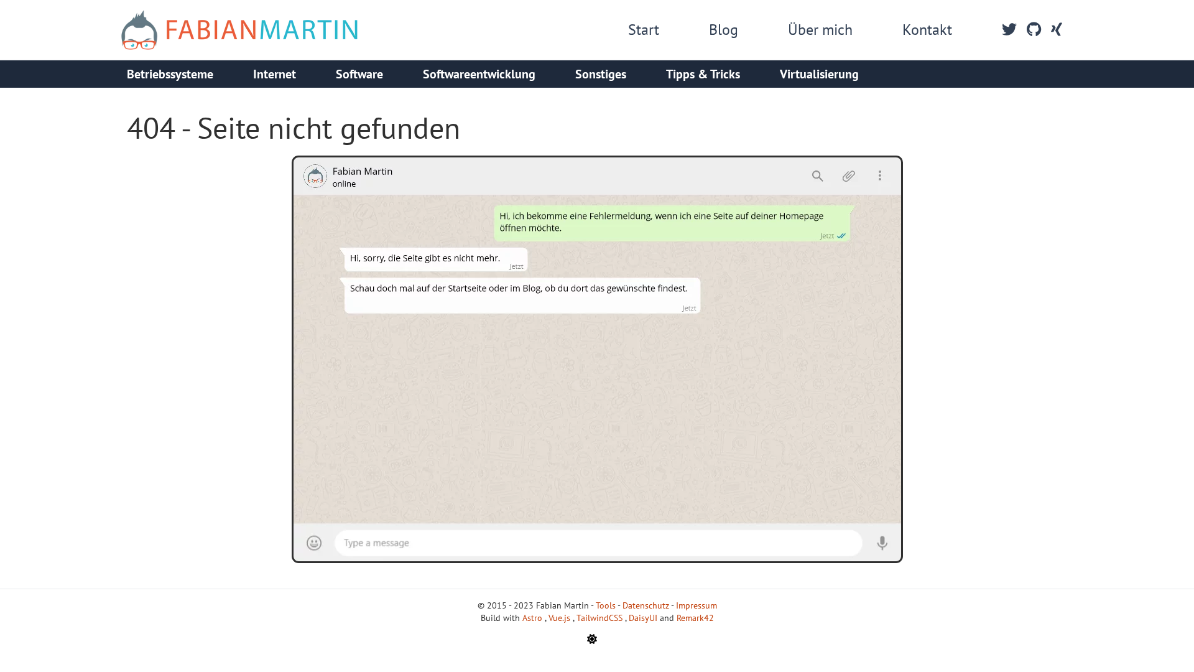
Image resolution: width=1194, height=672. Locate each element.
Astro (533, 617)
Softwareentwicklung (479, 74)
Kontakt (927, 29)
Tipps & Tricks (703, 74)
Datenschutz (645, 605)
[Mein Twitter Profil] (1009, 30)
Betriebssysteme (170, 74)
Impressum (696, 605)
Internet (274, 74)
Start (643, 29)
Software (359, 74)
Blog (723, 29)
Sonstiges (600, 74)
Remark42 (695, 617)
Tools (606, 605)
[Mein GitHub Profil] (1034, 30)
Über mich (820, 29)
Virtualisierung (819, 74)
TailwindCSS (600, 617)
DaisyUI (644, 617)
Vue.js (560, 617)
